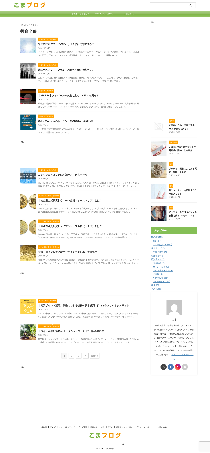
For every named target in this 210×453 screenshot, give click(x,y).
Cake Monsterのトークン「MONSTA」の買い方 (65, 121)
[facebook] (171, 367)
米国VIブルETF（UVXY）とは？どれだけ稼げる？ (66, 44)
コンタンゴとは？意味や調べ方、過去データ (62, 174)
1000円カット (56, 427)
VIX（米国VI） (107, 427)
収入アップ (70, 427)
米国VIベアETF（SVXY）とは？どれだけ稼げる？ (66, 69)
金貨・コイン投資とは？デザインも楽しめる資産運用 (67, 251)
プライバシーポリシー (105, 14)
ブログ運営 (82, 427)
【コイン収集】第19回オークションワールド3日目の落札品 (71, 331)
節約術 (44, 427)
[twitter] (163, 367)
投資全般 (94, 427)
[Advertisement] (80, 153)
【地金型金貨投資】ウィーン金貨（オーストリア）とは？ (70, 200)
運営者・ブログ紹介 (80, 14)
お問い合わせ (130, 14)
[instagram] (178, 367)
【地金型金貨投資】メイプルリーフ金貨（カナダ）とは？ (70, 226)
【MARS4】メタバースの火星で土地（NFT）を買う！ (68, 95)
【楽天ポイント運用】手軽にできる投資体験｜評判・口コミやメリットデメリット (83, 305)
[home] (185, 367)
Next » (94, 355)
